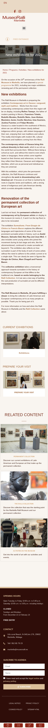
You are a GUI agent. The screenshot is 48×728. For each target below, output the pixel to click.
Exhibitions (24, 353)
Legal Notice (15, 703)
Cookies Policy (15, 709)
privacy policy (9, 681)
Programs (13, 70)
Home (5, 70)
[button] (24, 28)
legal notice (34, 678)
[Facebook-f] (14, 11)
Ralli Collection (8, 278)
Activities (22, 70)
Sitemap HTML (33, 709)
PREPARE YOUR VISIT (24, 392)
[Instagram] (19, 11)
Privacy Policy (32, 703)
